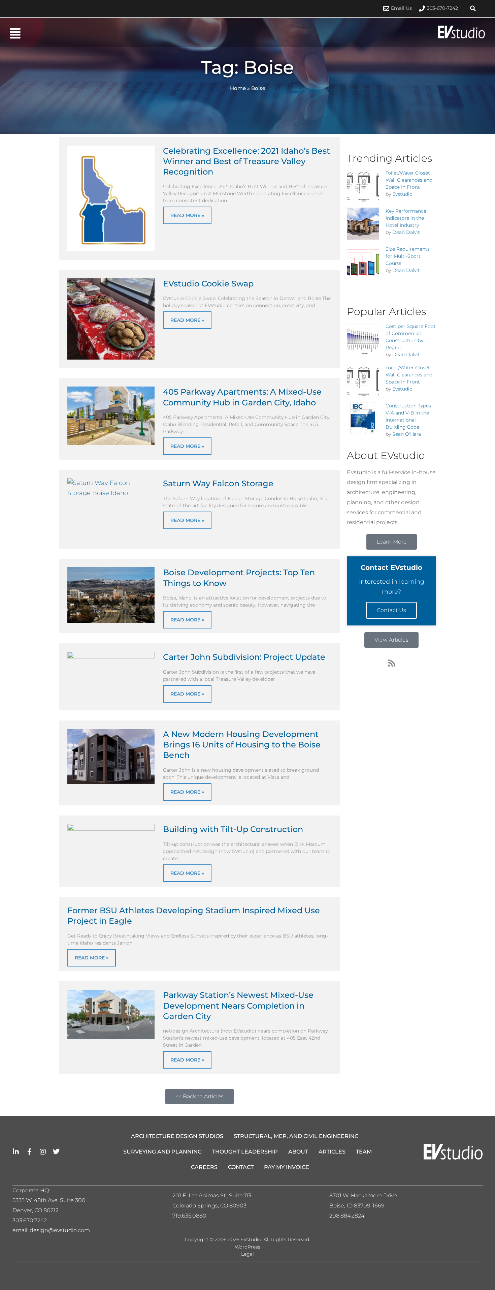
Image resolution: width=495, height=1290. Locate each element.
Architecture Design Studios (177, 1136)
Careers (204, 1167)
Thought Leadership (245, 1151)
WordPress (247, 1247)
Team (364, 1151)
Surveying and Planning (162, 1151)
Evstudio (402, 194)
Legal (247, 1254)
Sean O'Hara (406, 434)
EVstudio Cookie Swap (208, 283)
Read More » (187, 215)
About (298, 1151)
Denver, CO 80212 (35, 1210)
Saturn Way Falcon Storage (218, 483)
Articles (332, 1151)
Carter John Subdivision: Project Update (244, 657)
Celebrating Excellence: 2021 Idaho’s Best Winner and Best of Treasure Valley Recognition (246, 161)
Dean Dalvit (406, 232)
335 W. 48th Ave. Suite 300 (51, 1200)
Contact (241, 1167)
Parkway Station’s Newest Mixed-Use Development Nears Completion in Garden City (238, 1005)
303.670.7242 (29, 1220)
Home (238, 88)
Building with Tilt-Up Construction (233, 829)
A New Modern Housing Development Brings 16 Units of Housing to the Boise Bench (242, 744)
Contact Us (391, 610)
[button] (473, 8)
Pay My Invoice (286, 1167)
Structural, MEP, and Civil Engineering (296, 1136)
